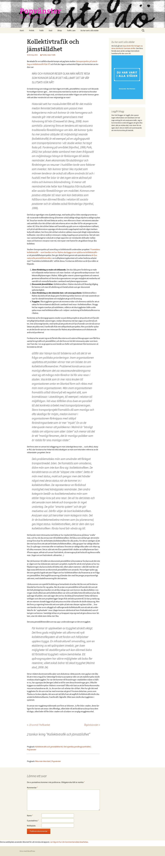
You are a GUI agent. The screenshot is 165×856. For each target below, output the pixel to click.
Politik (31, 30)
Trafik (41, 30)
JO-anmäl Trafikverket (38, 724)
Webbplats (31, 825)
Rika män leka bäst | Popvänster (48, 761)
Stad (50, 30)
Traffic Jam (71, 30)
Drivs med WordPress (27, 851)
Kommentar (32, 787)
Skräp (59, 30)
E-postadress (33, 820)
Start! (22, 30)
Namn (30, 815)
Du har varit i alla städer (90, 30)
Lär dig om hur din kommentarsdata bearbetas (69, 842)
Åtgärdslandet (92, 724)
